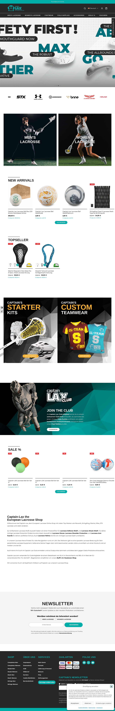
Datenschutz (91, 707)
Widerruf (26, 672)
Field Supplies (63, 15)
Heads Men (11, 668)
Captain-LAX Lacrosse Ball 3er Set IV (21, 481)
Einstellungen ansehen (103, 703)
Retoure (40, 672)
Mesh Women (12, 678)
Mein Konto (42, 662)
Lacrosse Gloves (58, 533)
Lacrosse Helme (44, 536)
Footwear (49, 15)
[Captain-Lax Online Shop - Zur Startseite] (16, 8)
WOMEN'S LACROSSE (64, 619)
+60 (99, 205)
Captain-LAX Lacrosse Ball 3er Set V (48, 481)
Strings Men (12, 681)
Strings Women (13, 684)
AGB (24, 668)
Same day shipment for (57, 2)
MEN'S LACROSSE (48, 619)
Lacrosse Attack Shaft (89, 531)
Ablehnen (88, 703)
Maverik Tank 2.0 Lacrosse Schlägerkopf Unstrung (44, 272)
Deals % (91, 15)
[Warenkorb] (106, 8)
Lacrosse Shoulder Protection (76, 533)
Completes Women (14, 665)
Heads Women (12, 672)
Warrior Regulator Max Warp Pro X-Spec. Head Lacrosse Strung (19, 272)
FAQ (39, 675)
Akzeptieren (75, 703)
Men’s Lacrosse (14, 15)
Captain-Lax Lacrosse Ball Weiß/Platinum (17, 212)
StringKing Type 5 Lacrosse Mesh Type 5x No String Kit (47, 212)
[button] (111, 686)
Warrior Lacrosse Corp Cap (72, 211)
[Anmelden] (102, 8)
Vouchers (103, 15)
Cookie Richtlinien (29, 678)
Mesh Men (11, 675)
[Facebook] (84, 662)
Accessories (79, 15)
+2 (17, 265)
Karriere (25, 675)
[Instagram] (88, 662)
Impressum (99, 707)
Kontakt (40, 665)
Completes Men (13, 662)
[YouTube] (93, 662)
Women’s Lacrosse (33, 15)
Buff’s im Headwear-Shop (66, 558)
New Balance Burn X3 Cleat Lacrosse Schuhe (99, 212)
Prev (6, 201)
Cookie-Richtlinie (83, 707)
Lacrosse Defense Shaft (69, 531)
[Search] (85, 8)
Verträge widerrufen (46, 682)
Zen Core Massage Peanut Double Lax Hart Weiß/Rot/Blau (76, 481)
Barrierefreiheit (28, 681)
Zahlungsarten (43, 678)
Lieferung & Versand (44, 668)
